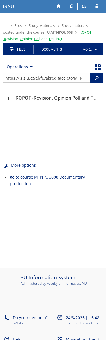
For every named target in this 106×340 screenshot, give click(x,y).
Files (18, 25)
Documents (52, 49)
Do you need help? (30, 317)
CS (84, 6)
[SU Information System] (5, 25)
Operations (17, 66)
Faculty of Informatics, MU (67, 283)
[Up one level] (9, 98)
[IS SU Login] (96, 6)
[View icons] (97, 67)
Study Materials (42, 25)
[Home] (58, 6)
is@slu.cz (20, 323)
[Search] (71, 6)
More (87, 49)
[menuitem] (89, 49)
